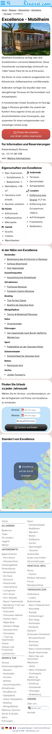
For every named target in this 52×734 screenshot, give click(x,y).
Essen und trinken (36, 557)
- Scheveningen (35, 616)
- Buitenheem (9, 572)
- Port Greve (8, 557)
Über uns (32, 703)
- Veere (31, 666)
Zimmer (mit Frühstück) (8, 648)
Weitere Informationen (18, 158)
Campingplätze (9, 565)
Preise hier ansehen (26, 134)
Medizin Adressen (36, 577)
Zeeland (31, 630)
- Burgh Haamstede (37, 652)
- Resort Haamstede (12, 601)
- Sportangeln (34, 546)
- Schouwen (8, 611)
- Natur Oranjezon (36, 669)
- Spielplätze (8, 695)
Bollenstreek (33, 601)
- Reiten (31, 535)
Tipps (5, 534)
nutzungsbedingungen (24, 728)
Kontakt (31, 712)
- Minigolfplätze (10, 706)
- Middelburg (34, 694)
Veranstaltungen (36, 561)
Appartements (9, 554)
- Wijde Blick (8, 622)
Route (30, 570)
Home (5, 521)
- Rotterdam (33, 623)
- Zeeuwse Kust (10, 561)
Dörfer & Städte (10, 713)
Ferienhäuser (8, 568)
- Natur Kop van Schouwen (35, 657)
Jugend (5, 541)
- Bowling (7, 702)
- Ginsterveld (8, 583)
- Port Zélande (9, 597)
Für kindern (7, 537)
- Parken (31, 574)
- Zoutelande (34, 687)
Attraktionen (8, 688)
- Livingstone (8, 590)
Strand (5, 662)
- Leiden (31, 597)
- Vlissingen (33, 690)
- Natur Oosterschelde (39, 648)
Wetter (5, 545)
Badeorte (7, 530)
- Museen (7, 670)
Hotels (5, 643)
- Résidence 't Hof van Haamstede (13, 606)
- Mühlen (6, 680)
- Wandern (32, 532)
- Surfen (31, 543)
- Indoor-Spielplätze (12, 699)
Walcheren (32, 662)
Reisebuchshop (35, 585)
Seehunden (33, 554)
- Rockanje (32, 627)
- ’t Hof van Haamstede (8, 638)
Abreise (15, 415)
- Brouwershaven (36, 637)
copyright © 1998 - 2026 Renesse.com (25, 731)
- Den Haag (33, 619)
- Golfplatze (33, 539)
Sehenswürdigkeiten (12, 666)
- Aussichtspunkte (11, 684)
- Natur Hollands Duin (38, 605)
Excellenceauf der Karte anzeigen (26, 471)
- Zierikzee (32, 645)
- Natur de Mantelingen (33, 678)
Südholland (33, 594)
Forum (30, 581)
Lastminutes (8, 653)
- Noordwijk (33, 608)
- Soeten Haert (9, 618)
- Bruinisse (33, 641)
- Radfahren (33, 528)
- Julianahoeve (9, 586)
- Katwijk (32, 612)
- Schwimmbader (36, 524)
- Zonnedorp (8, 633)
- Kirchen (6, 677)
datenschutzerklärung (41, 728)
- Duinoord (7, 579)
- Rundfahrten (9, 691)
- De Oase (7, 575)
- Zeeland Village (10, 626)
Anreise (15, 409)
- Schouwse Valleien (12, 615)
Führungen (7, 721)
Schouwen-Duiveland (38, 634)
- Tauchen (32, 550)
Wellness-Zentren (11, 710)
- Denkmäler (8, 673)
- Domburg (32, 683)
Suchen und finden (27, 427)
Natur (5, 717)
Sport (30, 521)
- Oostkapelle (34, 673)
